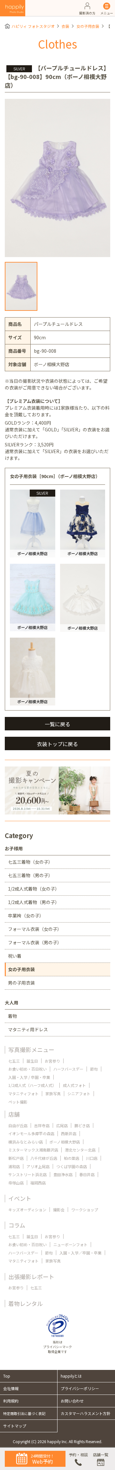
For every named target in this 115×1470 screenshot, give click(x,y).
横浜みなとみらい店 (25, 1141)
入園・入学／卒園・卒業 (80, 1252)
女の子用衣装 (87, 26)
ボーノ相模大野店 (65, 1141)
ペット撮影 (17, 1101)
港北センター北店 (80, 1149)
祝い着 (14, 956)
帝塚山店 (16, 1182)
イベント (19, 1198)
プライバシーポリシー (80, 1388)
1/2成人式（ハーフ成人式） (32, 1085)
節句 (94, 1069)
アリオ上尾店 (38, 1166)
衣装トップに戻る (57, 744)
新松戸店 (16, 1158)
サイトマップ (14, 1425)
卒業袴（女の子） (26, 915)
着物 (12, 1016)
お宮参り (52, 1061)
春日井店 (87, 1174)
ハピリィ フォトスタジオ (33, 26)
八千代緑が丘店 (43, 1158)
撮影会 (59, 1209)
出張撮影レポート (31, 1276)
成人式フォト (74, 1085)
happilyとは (71, 1376)
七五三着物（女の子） (30, 862)
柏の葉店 (71, 1158)
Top (6, 1376)
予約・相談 (78, 1454)
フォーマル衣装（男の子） (35, 942)
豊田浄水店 (63, 1174)
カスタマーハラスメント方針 (86, 1413)
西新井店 (68, 1133)
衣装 (65, 26)
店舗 (14, 1114)
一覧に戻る (57, 724)
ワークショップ (84, 1209)
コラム (16, 1225)
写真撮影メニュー (31, 1049)
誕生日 (32, 1061)
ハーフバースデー (68, 1069)
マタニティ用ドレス (28, 1029)
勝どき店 (82, 1125)
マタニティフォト (23, 1093)
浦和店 (14, 1166)
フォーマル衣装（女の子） (35, 929)
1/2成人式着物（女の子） (33, 888)
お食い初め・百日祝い (27, 1069)
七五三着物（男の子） (30, 875)
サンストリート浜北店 (27, 1174)
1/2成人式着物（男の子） (33, 902)
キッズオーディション (27, 1209)
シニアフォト (78, 1093)
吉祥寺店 (42, 1125)
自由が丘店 (17, 1125)
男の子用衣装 (21, 982)
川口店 (91, 1158)
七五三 (14, 1061)
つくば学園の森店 (71, 1166)
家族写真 (53, 1093)
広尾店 (62, 1125)
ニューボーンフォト (70, 1244)
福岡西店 (38, 1182)
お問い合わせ (72, 1400)
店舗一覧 (100, 1454)
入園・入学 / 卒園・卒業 (29, 1077)
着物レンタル (25, 1303)
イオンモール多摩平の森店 (31, 1133)
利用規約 (11, 1400)
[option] (57, 178)
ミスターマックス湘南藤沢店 (33, 1149)
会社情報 (11, 1388)
